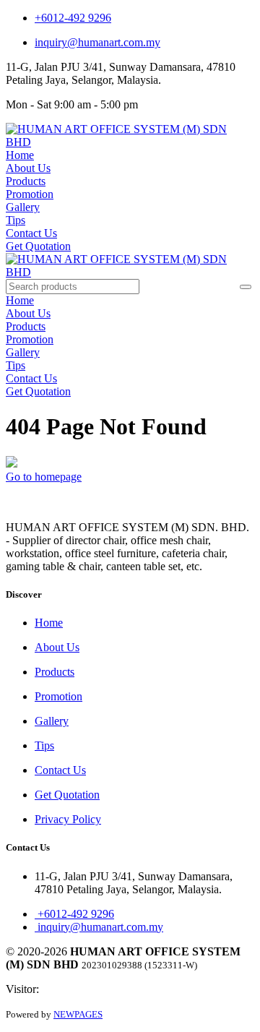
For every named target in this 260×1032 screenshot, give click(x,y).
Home (20, 155)
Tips (15, 220)
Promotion (29, 194)
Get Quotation (38, 246)
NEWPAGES (78, 1014)
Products (26, 181)
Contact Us (31, 233)
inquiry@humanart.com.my (97, 42)
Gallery (23, 207)
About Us (28, 168)
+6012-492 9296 (73, 18)
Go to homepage (44, 476)
